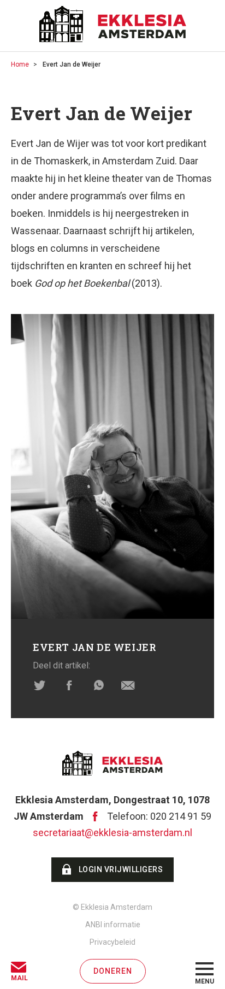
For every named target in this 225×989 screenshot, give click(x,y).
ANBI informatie (112, 924)
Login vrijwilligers (121, 869)
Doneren (112, 971)
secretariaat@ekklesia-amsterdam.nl (112, 832)
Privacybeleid (112, 942)
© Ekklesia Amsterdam (112, 907)
